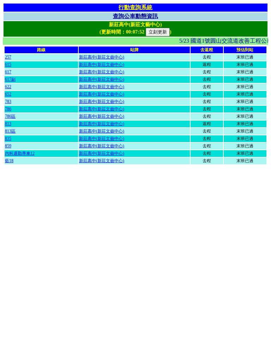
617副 (10, 79)
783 (8, 101)
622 (8, 86)
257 (8, 57)
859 (8, 145)
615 (8, 64)
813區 (10, 131)
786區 (10, 116)
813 (8, 123)
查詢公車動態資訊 (135, 16)
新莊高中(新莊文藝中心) (101, 57)
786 (8, 108)
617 (8, 71)
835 (8, 138)
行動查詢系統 (135, 7)
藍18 (9, 160)
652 (8, 94)
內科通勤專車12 (20, 153)
